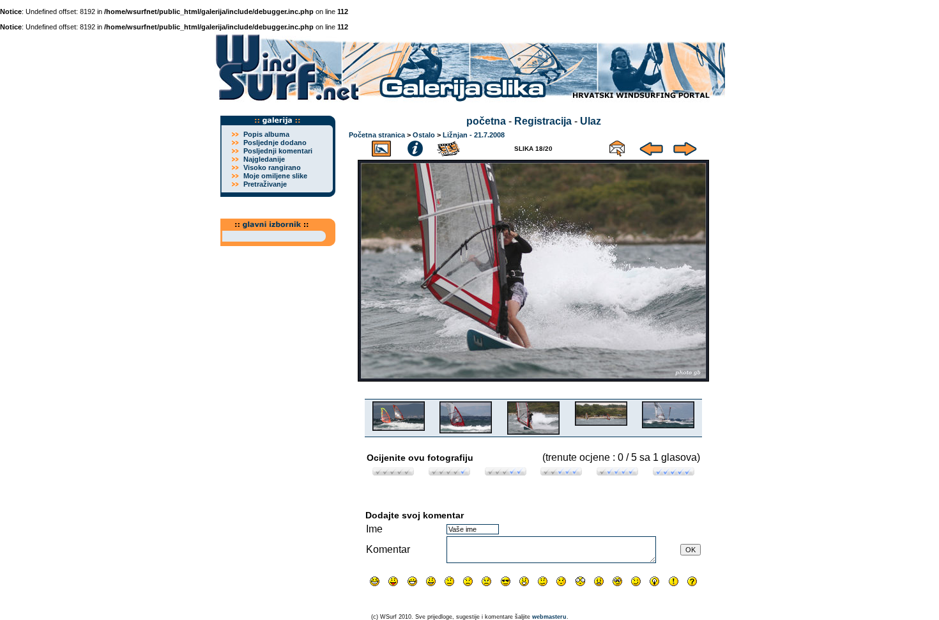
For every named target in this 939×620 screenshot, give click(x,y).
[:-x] (599, 581)
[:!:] (673, 581)
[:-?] (542, 581)
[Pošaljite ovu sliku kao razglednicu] (617, 146)
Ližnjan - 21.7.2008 (474, 135)
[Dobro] (561, 472)
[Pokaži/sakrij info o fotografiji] (415, 146)
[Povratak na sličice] (381, 146)
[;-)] (636, 581)
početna (486, 121)
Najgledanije (264, 159)
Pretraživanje (265, 184)
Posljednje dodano (275, 142)
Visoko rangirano (272, 167)
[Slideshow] (449, 146)
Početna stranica (377, 135)
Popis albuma (266, 134)
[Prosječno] (505, 472)
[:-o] (524, 581)
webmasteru (549, 617)
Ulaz (590, 121)
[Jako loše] (393, 472)
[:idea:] (654, 581)
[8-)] (505, 581)
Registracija (543, 121)
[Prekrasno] (673, 472)
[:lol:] (374, 581)
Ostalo (424, 135)
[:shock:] (580, 581)
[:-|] (449, 581)
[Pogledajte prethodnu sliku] (651, 146)
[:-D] (412, 581)
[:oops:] (561, 581)
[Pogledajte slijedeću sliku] (685, 146)
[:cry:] (486, 581)
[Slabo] (449, 472)
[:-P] (393, 581)
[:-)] (431, 581)
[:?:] (692, 581)
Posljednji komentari (277, 151)
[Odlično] (617, 472)
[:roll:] (617, 581)
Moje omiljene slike (275, 176)
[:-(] (468, 581)
